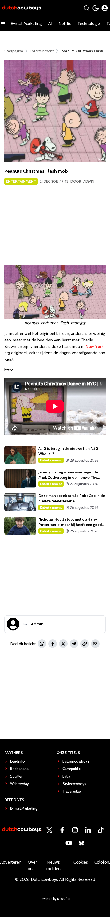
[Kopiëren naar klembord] (84, 643)
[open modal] (104, 8)
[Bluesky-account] (81, 843)
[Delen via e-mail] (95, 643)
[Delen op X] (63, 643)
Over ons (32, 865)
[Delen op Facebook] (52, 643)
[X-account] (49, 830)
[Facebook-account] (62, 830)
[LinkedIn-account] (88, 830)
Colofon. (102, 862)
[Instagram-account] (75, 830)
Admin (88, 181)
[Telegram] (74, 643)
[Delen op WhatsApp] (42, 643)
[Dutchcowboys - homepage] (22, 8)
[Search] (86, 8)
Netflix (64, 23)
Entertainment (21, 181)
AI (50, 23)
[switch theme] (95, 8)
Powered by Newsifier (55, 899)
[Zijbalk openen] (3, 23)
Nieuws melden (53, 865)
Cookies (80, 862)
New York (94, 346)
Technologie (88, 23)
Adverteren (10, 862)
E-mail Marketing (26, 23)
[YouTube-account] (68, 843)
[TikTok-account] (100, 830)
